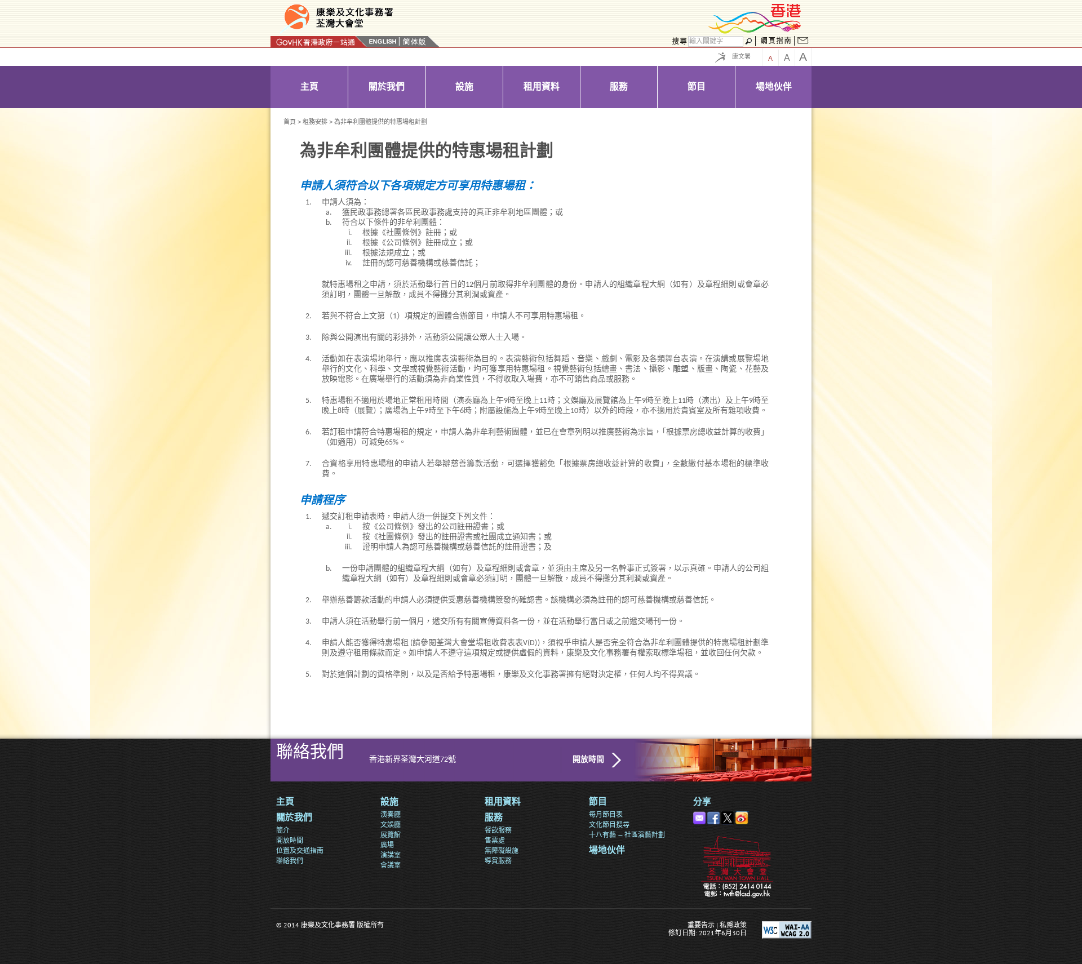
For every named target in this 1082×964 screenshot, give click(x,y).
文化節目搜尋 (609, 824)
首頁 (289, 121)
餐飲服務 (498, 830)
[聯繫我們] (803, 41)
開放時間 (588, 760)
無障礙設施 (501, 850)
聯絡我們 (289, 860)
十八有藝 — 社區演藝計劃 (627, 834)
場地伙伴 (607, 850)
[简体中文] (414, 41)
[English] (382, 41)
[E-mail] (700, 815)
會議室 (390, 865)
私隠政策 (733, 925)
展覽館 (390, 834)
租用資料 (503, 802)
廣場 (387, 845)
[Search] (678, 41)
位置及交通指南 (299, 850)
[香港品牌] (755, 32)
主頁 (285, 802)
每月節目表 (606, 814)
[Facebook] (714, 815)
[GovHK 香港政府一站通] (318, 41)
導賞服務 (498, 860)
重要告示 (701, 925)
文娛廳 (390, 824)
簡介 (283, 830)
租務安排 (315, 121)
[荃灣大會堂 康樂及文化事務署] (406, 19)
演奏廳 (390, 814)
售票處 (495, 840)
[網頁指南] (776, 41)
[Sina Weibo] (742, 815)
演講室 (390, 855)
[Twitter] (728, 815)
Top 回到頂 (802, 898)
